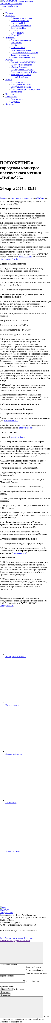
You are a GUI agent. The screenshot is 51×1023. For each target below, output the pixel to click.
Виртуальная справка (21, 50)
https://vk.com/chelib (9, 259)
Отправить (5, 995)
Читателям (10, 38)
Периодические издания (22, 69)
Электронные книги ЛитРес (24, 72)
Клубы (14, 45)
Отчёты (14, 30)
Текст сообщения (31, 981)
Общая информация (20, 20)
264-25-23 (4, 910)
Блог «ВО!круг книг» (21, 74)
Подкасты (15, 101)
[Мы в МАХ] (8, 928)
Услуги (8, 79)
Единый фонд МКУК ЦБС (23, 62)
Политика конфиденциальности (15, 940)
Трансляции (11, 96)
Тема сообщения (33, 967)
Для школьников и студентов (24, 52)
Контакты (10, 104)
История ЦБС (17, 33)
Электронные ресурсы (21, 65)
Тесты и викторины (20, 55)
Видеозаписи (17, 99)
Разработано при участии (16, 938)
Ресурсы (9, 60)
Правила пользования (21, 25)
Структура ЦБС (18, 23)
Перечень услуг (18, 82)
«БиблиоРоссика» (19, 67)
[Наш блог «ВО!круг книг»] (11, 928)
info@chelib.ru (6, 912)
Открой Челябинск (19, 77)
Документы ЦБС (19, 28)
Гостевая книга (18, 47)
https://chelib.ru (25, 257)
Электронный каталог (21, 84)
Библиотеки (16, 42)
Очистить (5, 992)
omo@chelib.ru (17, 437)
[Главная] (3, 907)
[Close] (21, 953)
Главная (9, 13)
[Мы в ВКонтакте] (1, 928)
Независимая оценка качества (24, 57)
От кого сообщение (35, 970)
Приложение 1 (11, 420)
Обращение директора (21, 18)
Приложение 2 (19, 553)
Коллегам (9, 94)
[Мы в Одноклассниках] (5, 928)
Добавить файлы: (8, 986)
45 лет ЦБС (16, 35)
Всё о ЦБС (10, 15)
